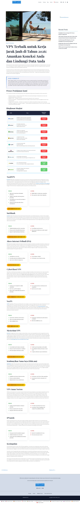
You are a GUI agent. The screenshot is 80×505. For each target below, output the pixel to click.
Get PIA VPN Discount (13, 265)
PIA (7, 243)
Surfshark (8, 215)
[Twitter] (63, 2)
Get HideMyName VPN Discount (16, 385)
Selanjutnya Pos (52, 470)
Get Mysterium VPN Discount (15, 356)
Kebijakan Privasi (40, 493)
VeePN (8, 303)
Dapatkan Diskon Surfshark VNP (16, 237)
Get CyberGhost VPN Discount (16, 296)
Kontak (51, 2)
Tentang (44, 2)
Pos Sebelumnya (4, 470)
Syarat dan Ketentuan (48, 493)
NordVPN (8, 179)
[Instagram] (65, 2)
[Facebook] (61, 2)
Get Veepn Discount (13, 326)
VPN (8, 43)
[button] (58, 2)
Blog (48, 2)
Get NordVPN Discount (14, 208)
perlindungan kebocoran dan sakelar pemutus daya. (20, 339)
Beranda (39, 2)
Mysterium (9, 333)
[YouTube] (67, 2)
